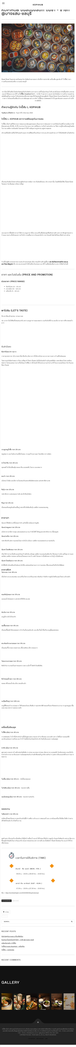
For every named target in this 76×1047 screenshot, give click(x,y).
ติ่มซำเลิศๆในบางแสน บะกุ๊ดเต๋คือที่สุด (12, 936)
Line (46, 1039)
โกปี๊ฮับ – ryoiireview (7, 950)
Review (16, 901)
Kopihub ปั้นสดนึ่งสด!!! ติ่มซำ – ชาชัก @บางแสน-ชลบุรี (17, 940)
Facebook (31, 1039)
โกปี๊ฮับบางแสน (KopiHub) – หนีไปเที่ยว (13, 946)
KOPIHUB (38, 5)
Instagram (40, 1039)
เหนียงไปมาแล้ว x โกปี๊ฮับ (8, 943)
